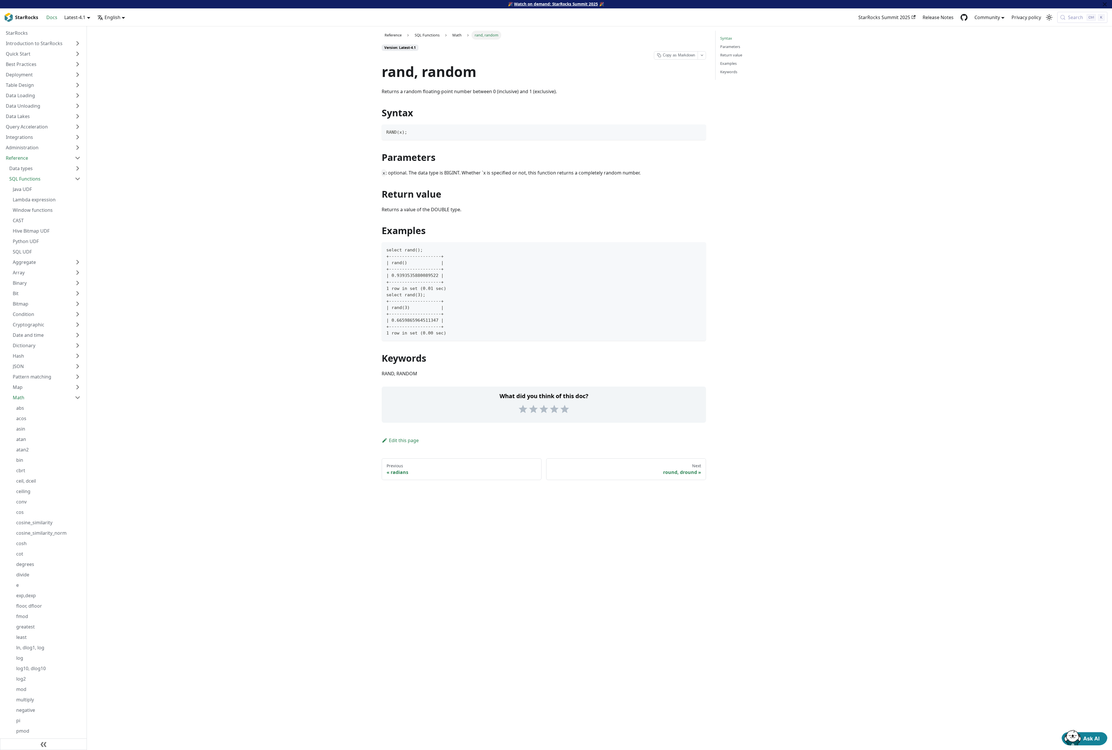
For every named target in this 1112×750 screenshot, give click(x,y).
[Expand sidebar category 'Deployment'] (77, 74)
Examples (728, 63)
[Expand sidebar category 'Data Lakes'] (77, 116)
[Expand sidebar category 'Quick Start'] (77, 53)
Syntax (726, 38)
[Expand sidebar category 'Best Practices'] (77, 64)
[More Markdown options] (702, 56)
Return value (731, 55)
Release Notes (938, 17)
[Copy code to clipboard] (699, 131)
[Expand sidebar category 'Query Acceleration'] (77, 126)
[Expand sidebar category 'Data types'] (77, 168)
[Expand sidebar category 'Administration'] (77, 147)
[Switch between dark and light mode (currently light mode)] (1049, 17)
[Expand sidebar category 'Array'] (77, 272)
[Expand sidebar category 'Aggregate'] (77, 262)
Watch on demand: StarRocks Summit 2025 (556, 4)
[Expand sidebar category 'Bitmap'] (77, 303)
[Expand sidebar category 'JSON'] (77, 366)
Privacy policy (1026, 17)
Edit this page (404, 440)
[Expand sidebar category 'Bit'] (77, 293)
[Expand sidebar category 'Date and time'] (77, 335)
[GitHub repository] (964, 17)
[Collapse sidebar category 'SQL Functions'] (77, 178)
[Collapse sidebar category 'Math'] (77, 397)
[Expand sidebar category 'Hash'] (77, 356)
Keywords (728, 71)
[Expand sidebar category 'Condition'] (77, 314)
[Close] (1105, 4)
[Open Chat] (1084, 737)
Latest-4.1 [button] (74, 17)
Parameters (730, 46)
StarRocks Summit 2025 (884, 17)
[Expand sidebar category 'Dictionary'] (77, 345)
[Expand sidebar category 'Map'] (77, 387)
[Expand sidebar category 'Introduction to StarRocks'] (77, 43)
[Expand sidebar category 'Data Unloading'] (77, 106)
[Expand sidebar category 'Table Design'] (77, 85)
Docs (51, 17)
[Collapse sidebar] (43, 744)
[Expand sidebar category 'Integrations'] (77, 137)
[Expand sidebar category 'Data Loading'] (77, 95)
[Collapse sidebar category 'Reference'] (77, 158)
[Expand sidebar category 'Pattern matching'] (77, 376)
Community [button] (987, 17)
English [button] (112, 17)
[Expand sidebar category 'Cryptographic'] (77, 324)
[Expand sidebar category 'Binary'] (77, 283)
